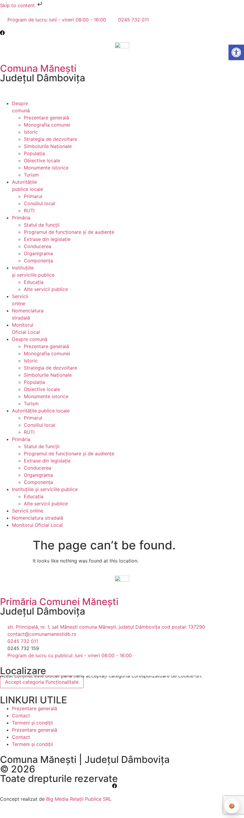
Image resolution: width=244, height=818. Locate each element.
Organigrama (38, 253)
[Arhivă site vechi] (3, 32)
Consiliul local (39, 203)
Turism (31, 175)
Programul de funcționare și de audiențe (69, 232)
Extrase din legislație (47, 239)
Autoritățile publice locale (41, 411)
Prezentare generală (46, 118)
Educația (33, 282)
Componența (38, 261)
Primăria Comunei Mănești (59, 601)
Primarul (33, 196)
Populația (34, 153)
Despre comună (29, 339)
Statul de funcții (42, 225)
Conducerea (37, 246)
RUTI (29, 211)
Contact (21, 716)
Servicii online (27, 511)
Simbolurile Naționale (48, 146)
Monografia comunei (47, 125)
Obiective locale (42, 160)
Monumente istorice (46, 168)
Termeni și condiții (32, 723)
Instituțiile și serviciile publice (45, 489)
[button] (5, 95)
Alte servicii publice (46, 289)
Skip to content (18, 5)
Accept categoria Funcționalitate (42, 682)
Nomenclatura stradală (37, 518)
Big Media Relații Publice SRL (79, 799)
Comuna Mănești (38, 68)
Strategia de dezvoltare (50, 139)
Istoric (31, 132)
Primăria (21, 218)
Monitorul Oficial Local (37, 525)
